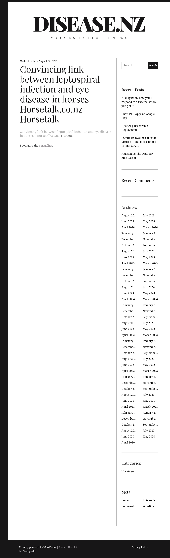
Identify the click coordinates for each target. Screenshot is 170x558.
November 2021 (153, 383)
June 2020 (128, 436)
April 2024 (128, 299)
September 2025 (153, 245)
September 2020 (153, 424)
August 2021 (129, 395)
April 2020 (128, 442)
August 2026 (129, 215)
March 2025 (150, 263)
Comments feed (131, 506)
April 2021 (128, 406)
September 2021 (153, 389)
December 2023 (131, 311)
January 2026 (151, 233)
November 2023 (153, 311)
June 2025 (128, 257)
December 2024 (131, 275)
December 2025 (131, 239)
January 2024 (151, 305)
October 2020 (130, 424)
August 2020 (129, 430)
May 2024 (149, 293)
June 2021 (128, 400)
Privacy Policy (140, 547)
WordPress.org (152, 506)
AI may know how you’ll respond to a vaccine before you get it (139, 102)
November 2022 (153, 347)
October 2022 (130, 353)
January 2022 (151, 377)
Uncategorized (131, 471)
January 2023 (151, 341)
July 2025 (148, 251)
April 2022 (128, 371)
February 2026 (131, 233)
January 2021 (151, 412)
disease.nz (88, 23)
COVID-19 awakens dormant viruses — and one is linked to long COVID (140, 142)
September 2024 (153, 281)
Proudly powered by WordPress (37, 547)
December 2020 (131, 418)
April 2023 (128, 335)
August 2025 (129, 251)
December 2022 (131, 347)
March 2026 (150, 227)
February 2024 (131, 305)
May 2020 (149, 436)
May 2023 (149, 329)
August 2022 (129, 359)
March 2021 (150, 406)
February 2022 (131, 377)
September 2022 (153, 353)
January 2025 (151, 269)
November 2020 (153, 418)
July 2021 (148, 395)
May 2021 (149, 400)
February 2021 (131, 412)
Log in (125, 500)
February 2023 (131, 341)
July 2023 (148, 323)
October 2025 (130, 245)
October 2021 (130, 389)
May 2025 (149, 257)
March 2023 (150, 335)
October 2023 (130, 317)
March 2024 (150, 299)
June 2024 (128, 293)
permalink (45, 145)
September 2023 (153, 317)
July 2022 (148, 359)
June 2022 (128, 365)
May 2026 (149, 221)
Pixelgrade (29, 551)
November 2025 (153, 239)
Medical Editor (28, 61)
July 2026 (148, 215)
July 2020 (148, 430)
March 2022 (150, 371)
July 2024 (148, 287)
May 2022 (149, 365)
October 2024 (130, 281)
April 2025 (128, 263)
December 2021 (131, 383)
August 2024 (129, 287)
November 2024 (153, 275)
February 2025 (131, 269)
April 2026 (128, 227)
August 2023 (129, 323)
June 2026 (128, 221)
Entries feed (150, 500)
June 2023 (128, 329)
